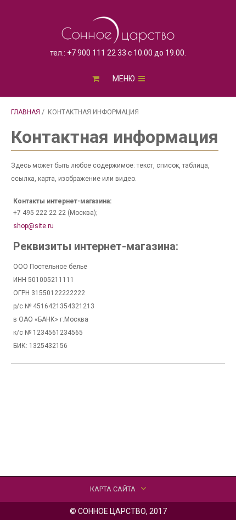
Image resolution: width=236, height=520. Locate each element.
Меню (125, 78)
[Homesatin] (118, 30)
